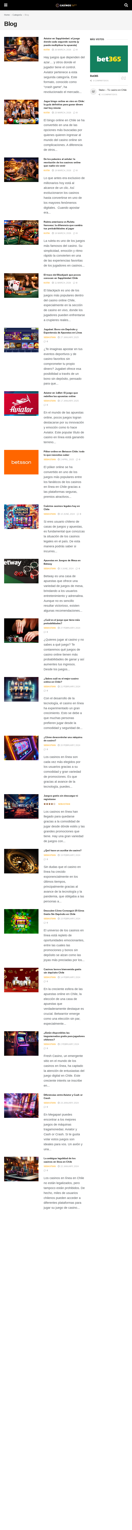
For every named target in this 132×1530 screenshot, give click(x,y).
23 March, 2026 (62, 112)
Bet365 (94, 75)
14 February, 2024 (70, 977)
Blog (27, 15)
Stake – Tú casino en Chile (113, 90)
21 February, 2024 (70, 686)
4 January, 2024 (69, 1387)
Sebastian (50, 337)
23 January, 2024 (69, 1103)
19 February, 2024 (70, 855)
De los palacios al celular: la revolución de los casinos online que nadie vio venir (62, 162)
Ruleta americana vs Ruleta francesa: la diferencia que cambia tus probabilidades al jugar (63, 225)
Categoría (17, 15)
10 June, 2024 (67, 514)
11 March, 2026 (62, 283)
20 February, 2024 (70, 745)
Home (7, 15)
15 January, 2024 (69, 1333)
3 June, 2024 (67, 568)
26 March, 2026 (62, 50)
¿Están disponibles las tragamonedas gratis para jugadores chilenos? (64, 1036)
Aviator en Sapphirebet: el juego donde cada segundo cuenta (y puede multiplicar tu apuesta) (62, 41)
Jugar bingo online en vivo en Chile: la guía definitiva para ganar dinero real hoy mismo (64, 104)
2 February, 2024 (69, 1044)
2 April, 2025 (67, 459)
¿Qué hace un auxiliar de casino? (63, 850)
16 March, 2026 (62, 233)
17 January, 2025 (69, 401)
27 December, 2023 (70, 1496)
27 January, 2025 (69, 337)
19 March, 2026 (62, 170)
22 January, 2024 (69, 1166)
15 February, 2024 (70, 918)
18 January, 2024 (69, 1225)
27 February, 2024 (70, 628)
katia (47, 50)
